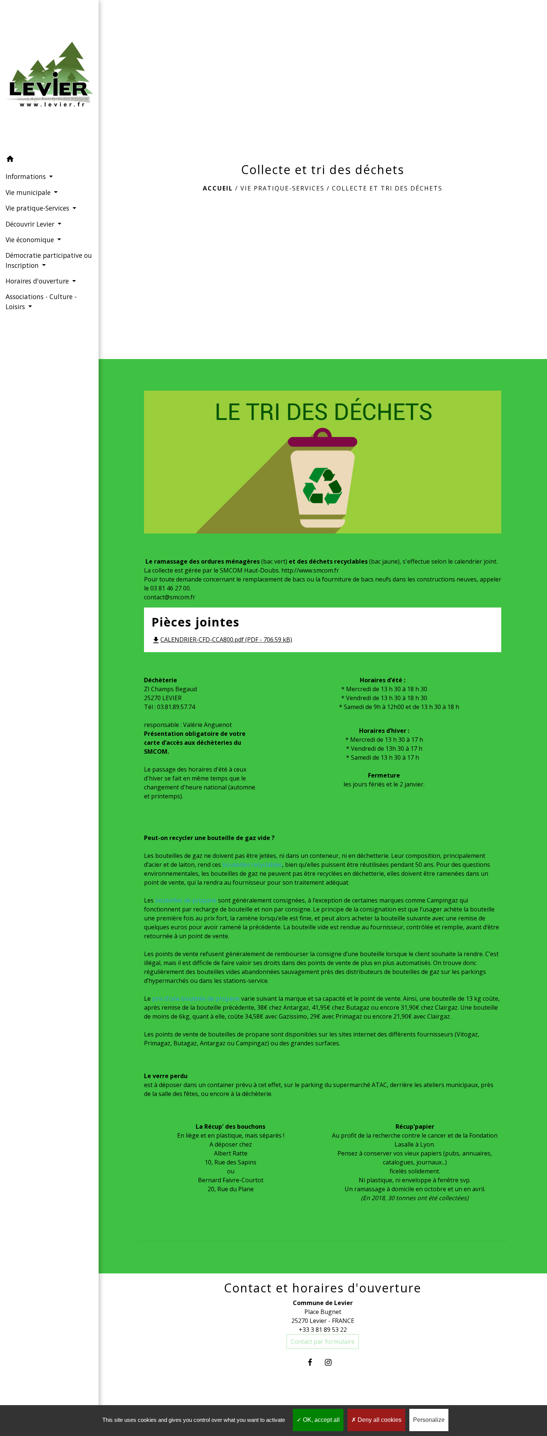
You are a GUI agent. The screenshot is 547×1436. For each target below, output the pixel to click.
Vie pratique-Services (282, 188)
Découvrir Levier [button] (31, 223)
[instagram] (332, 1362)
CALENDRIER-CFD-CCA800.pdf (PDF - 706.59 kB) (221, 639)
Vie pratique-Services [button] (38, 207)
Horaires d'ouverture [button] (38, 280)
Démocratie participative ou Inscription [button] (49, 260)
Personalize (429, 1420)
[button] (49, 160)
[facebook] (313, 1362)
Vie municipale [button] (29, 192)
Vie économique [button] (31, 239)
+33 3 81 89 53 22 (323, 1330)
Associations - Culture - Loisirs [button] (41, 301)
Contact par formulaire (323, 1341)
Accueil (218, 188)
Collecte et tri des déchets (387, 188)
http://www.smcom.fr (310, 570)
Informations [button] (27, 176)
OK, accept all (320, 1420)
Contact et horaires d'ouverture (322, 1288)
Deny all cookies (379, 1420)
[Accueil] (49, 76)
